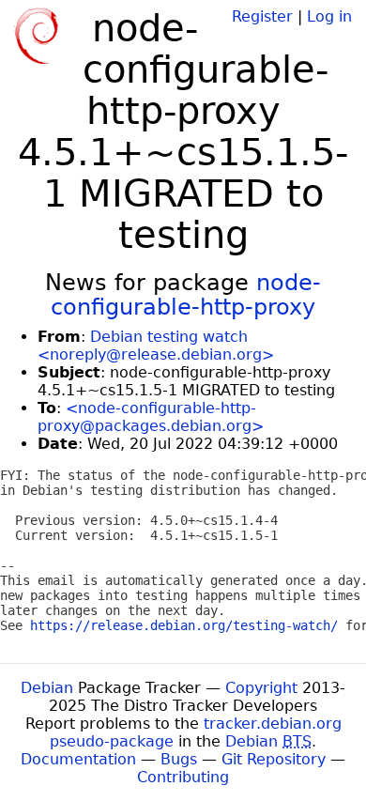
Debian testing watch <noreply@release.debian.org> (156, 345)
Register (262, 16)
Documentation (78, 759)
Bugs (178, 759)
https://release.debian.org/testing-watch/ (184, 625)
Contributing (183, 777)
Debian (47, 688)
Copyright (261, 688)
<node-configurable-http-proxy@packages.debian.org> (151, 417)
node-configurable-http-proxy (186, 295)
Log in (329, 16)
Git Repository (273, 759)
